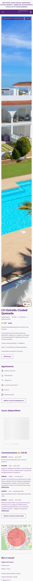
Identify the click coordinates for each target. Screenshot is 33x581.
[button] (3, 527)
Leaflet (11, 549)
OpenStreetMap (18, 549)
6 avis (10, 323)
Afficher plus (5, 487)
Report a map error (26, 549)
